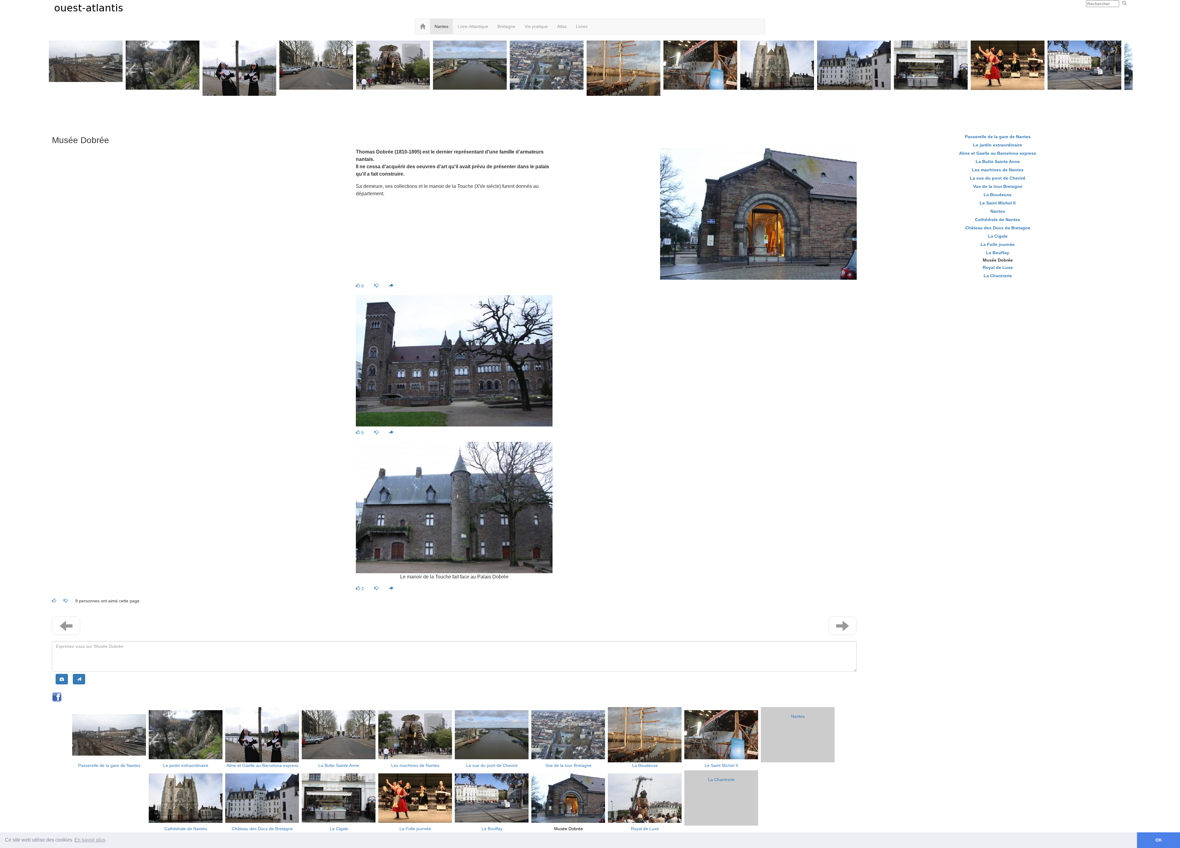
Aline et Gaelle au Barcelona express (262, 765)
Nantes (441, 26)
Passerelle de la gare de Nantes (109, 765)
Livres (582, 26)
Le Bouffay (492, 828)
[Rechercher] (1124, 3)
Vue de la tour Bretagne (568, 765)
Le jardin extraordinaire (185, 765)
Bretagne (506, 26)
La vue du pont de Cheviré (492, 765)
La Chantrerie (721, 779)
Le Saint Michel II (721, 765)
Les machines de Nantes (415, 765)
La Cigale (339, 828)
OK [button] (1158, 840)
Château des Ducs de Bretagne (262, 828)
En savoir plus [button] (89, 839)
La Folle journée (415, 828)
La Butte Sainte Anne (338, 765)
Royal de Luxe (645, 828)
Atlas (562, 26)
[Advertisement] (590, 111)
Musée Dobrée (568, 828)
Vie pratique (536, 26)
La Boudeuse (645, 765)
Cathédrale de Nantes (185, 828)
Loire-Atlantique (473, 26)
